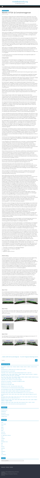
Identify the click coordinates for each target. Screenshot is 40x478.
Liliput (2, 436)
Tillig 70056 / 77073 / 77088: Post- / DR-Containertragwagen (11, 379)
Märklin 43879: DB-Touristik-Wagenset (10, 356)
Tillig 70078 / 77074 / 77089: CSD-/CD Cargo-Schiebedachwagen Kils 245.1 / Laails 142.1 (16, 372)
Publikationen (3, 411)
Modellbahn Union (4, 441)
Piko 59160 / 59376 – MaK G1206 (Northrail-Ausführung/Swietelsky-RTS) (13, 403)
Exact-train (3, 432)
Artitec (2, 425)
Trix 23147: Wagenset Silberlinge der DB (29, 356)
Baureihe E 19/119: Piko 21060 (6, 382)
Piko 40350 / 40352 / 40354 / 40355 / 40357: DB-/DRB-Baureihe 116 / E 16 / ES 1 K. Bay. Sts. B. (17, 392)
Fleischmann (3, 433)
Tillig (2, 453)
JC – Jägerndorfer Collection (6, 435)
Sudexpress (3, 451)
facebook (11, 467)
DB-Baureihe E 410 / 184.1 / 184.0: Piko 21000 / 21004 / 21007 (11, 386)
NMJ (2, 443)
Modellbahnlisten (4, 409)
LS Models (3, 438)
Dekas (2, 430)
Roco (2, 449)
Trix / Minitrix (3, 454)
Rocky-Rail (3, 448)
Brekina (2, 428)
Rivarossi (2, 446)
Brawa (2, 427)
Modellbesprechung (5, 10)
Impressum (3, 467)
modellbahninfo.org (20, 1)
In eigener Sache (4, 416)
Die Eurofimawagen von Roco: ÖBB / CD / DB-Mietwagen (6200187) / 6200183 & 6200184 (16, 389)
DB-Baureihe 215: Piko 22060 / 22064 (7, 384)
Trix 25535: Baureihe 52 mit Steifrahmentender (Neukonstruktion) (12, 387)
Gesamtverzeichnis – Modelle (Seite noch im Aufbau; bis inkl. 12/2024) (13, 369)
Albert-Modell (3, 424)
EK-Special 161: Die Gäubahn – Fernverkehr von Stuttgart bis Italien (13, 381)
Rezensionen (3, 413)
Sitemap (7, 467)
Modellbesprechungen (5, 414)
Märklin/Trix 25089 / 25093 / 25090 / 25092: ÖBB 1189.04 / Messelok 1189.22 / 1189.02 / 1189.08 (17, 402)
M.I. (7, 14)
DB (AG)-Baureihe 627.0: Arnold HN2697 (8, 371)
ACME (2, 422)
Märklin (2, 440)
